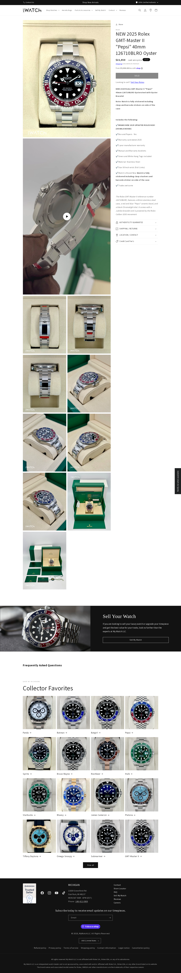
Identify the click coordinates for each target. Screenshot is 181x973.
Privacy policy (55, 948)
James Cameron (99, 815)
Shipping (119, 64)
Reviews (117, 899)
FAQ (115, 892)
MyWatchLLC (85, 933)
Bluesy (60, 815)
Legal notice (124, 948)
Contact (117, 885)
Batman (61, 732)
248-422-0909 (81, 901)
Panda (26, 732)
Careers (117, 902)
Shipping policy (88, 948)
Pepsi (128, 732)
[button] (52, 10)
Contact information (106, 948)
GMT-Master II (132, 856)
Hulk (127, 773)
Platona (129, 815)
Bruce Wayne (63, 773)
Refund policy (40, 948)
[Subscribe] (110, 918)
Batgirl (94, 732)
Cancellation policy (140, 948)
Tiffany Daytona (30, 856)
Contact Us (30, 2)
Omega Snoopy (64, 856)
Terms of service (71, 948)
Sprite (26, 773)
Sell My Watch (136, 640)
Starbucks (28, 815)
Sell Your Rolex (137, 82)
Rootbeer (95, 773)
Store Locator (120, 888)
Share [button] (121, 24)
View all (90, 865)
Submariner (97, 856)
